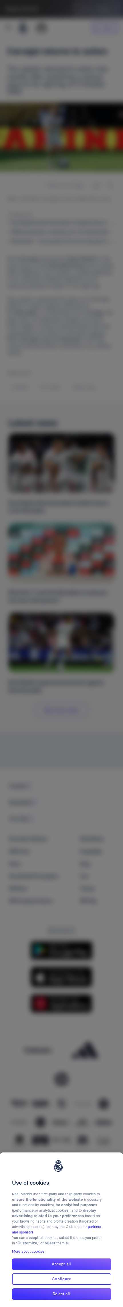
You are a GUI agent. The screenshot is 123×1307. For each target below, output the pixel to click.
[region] (61, 1229)
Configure (61, 1279)
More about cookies (28, 1251)
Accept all (61, 1264)
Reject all (62, 1293)
